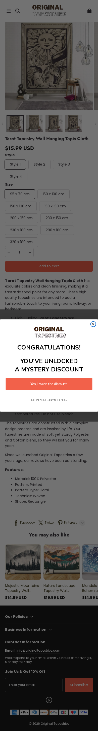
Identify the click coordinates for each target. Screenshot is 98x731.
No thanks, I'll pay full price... (49, 399)
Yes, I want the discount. (48, 384)
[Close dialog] (93, 324)
